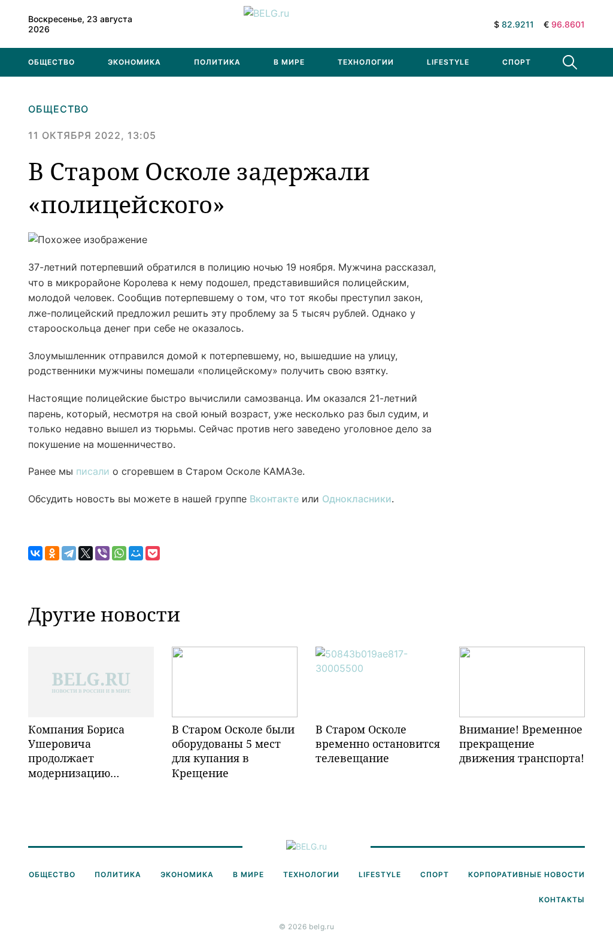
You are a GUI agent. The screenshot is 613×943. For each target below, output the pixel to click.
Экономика (134, 61)
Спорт (516, 61)
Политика (217, 61)
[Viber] (102, 553)
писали (93, 471)
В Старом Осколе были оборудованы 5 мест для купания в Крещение (233, 751)
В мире (289, 61)
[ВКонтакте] (35, 553)
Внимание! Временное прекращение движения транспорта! (521, 744)
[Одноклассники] (52, 553)
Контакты (562, 899)
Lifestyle (448, 61)
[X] (85, 553)
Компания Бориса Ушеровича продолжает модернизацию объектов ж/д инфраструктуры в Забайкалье (79, 751)
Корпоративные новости (526, 874)
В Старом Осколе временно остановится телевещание (377, 744)
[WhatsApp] (119, 553)
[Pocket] (152, 553)
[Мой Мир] (136, 553)
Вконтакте (274, 499)
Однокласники (357, 499)
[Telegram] (69, 553)
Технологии (366, 61)
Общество (51, 61)
